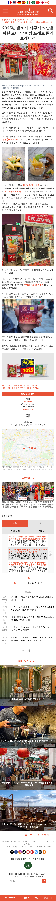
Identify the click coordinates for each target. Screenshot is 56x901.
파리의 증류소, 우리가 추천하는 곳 (28, 699)
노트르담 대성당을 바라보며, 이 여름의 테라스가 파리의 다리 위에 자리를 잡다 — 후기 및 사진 (28, 563)
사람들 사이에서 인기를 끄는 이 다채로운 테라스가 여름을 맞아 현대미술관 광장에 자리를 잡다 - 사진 (27, 538)
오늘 (15, 523)
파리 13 (23, 467)
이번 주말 (15, 530)
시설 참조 (35, 841)
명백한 (7, 846)
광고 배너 (6, 841)
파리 (4, 469)
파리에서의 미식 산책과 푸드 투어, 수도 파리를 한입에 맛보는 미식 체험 (28, 783)
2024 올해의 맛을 (31, 185)
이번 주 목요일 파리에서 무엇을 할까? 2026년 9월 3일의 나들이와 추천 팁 (32, 608)
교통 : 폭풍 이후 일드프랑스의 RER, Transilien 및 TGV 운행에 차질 (32, 619)
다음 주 (41, 530)
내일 (41, 523)
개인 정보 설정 (30, 846)
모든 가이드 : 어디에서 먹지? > (39, 834)
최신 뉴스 (19, 582)
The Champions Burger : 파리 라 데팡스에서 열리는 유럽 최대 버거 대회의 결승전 (28, 550)
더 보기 (26, 650)
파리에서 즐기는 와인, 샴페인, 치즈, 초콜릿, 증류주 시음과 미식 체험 (28, 742)
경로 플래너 (28, 409)
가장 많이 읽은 (34, 582)
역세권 (29, 467)
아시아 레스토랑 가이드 (42, 467)
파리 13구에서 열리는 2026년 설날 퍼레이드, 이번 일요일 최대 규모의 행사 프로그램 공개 (15, 504)
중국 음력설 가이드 (14, 469)
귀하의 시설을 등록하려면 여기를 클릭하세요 (20, 385)
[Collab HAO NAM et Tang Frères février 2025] (28, 61)
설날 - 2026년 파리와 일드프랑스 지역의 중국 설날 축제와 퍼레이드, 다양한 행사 (41, 504)
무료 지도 (15, 467)
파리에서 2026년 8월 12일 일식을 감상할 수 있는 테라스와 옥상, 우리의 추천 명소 (28, 825)
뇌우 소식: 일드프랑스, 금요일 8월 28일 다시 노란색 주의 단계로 (31, 629)
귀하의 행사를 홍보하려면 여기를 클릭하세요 (20, 388)
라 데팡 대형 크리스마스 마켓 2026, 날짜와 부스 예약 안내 (32, 598)
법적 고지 (17, 846)
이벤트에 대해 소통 (21, 841)
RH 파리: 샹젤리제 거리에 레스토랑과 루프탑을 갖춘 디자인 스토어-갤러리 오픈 (31, 639)
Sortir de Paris (45, 846)
